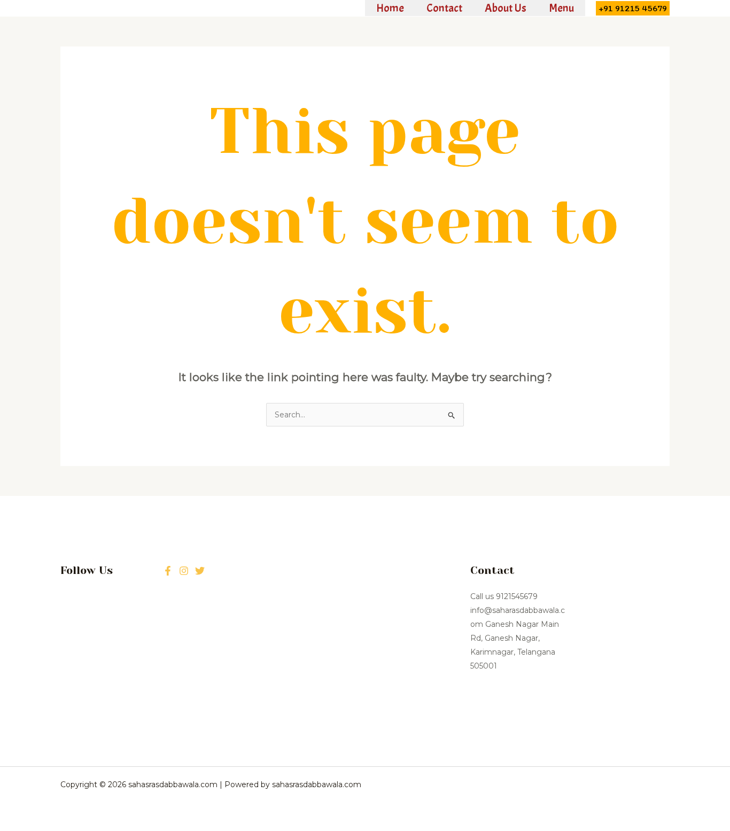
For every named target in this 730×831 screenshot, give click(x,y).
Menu (561, 8)
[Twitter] (184, 571)
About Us (505, 8)
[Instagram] (200, 571)
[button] (633, 8)
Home (390, 8)
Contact (444, 8)
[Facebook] (168, 571)
